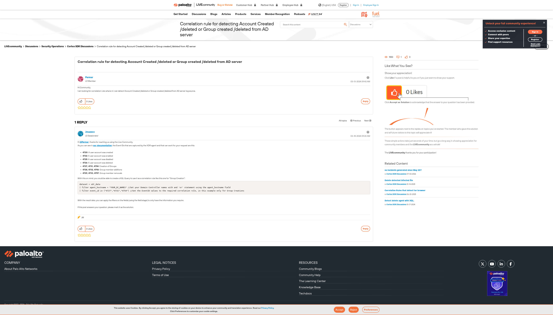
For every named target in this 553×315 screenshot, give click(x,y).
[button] (339, 310)
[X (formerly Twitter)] (482, 264)
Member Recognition (277, 14)
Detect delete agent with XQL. (399, 200)
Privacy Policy (267, 308)
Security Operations (52, 46)
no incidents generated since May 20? (403, 170)
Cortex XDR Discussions (80, 46)
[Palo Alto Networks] (77, 254)
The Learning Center (312, 281)
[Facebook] (510, 264)
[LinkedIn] (501, 264)
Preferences (371, 309)
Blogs (213, 14)
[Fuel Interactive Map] (364, 14)
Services (256, 14)
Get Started (181, 14)
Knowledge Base (310, 287)
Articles (226, 14)
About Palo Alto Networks (20, 268)
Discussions (199, 14)
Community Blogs (310, 268)
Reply (365, 101)
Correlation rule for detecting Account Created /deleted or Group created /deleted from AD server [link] (146, 46)
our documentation (102, 145)
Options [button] (367, 77)
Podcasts (299, 14)
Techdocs (305, 293)
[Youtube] (492, 264)
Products (240, 14)
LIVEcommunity (13, 46)
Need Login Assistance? (535, 45)
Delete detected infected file (399, 180)
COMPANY (12, 262)
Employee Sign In (371, 5)
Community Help (310, 275)
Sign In (356, 5)
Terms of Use (160, 275)
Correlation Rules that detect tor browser (405, 190)
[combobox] (314, 24)
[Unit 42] (315, 14)
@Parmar (84, 142)
